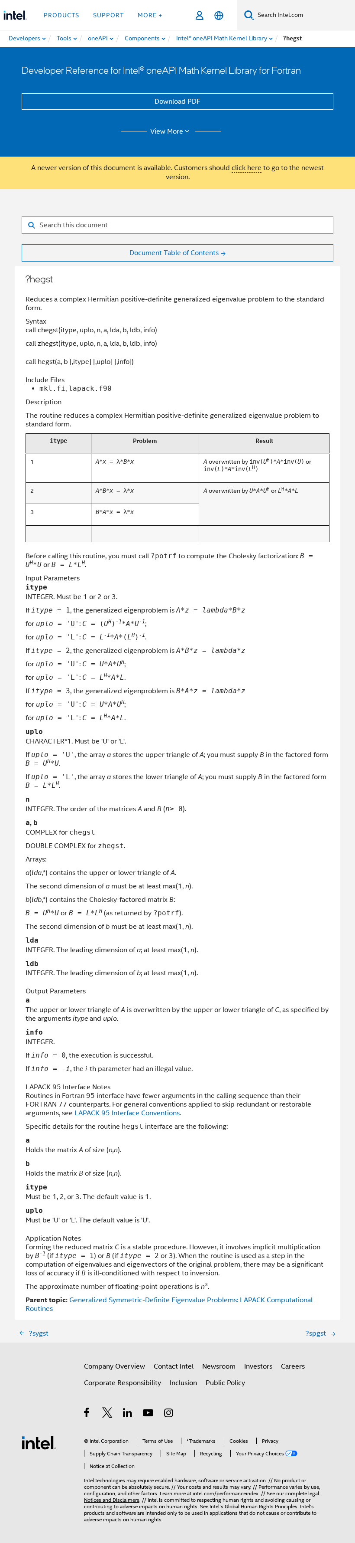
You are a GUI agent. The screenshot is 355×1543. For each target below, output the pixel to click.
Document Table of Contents (174, 253)
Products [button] (61, 15)
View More (166, 131)
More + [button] (150, 15)
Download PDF (177, 101)
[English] (219, 15)
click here (246, 168)
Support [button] (108, 15)
